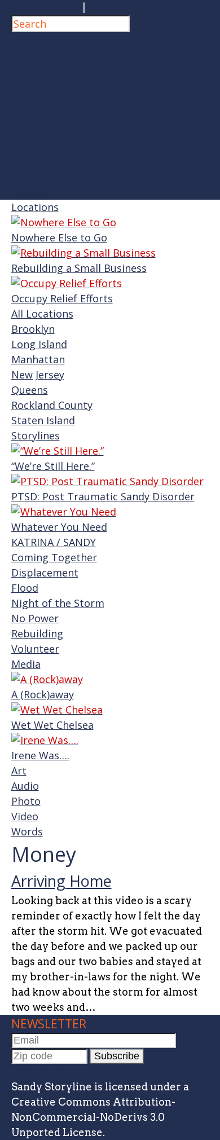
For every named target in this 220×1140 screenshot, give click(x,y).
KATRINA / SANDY (53, 542)
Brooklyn (33, 329)
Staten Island (43, 420)
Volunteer (35, 648)
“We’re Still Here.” (53, 466)
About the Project (54, 54)
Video (24, 816)
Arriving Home (61, 880)
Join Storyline (46, 8)
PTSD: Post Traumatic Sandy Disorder (103, 496)
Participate (38, 131)
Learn (25, 161)
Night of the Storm (57, 603)
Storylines (35, 435)
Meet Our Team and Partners (82, 70)
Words (27, 831)
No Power (35, 618)
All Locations (42, 313)
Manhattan (38, 359)
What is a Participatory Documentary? (104, 100)
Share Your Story (52, 146)
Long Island (39, 344)
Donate (29, 192)
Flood (24, 588)
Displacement (44, 572)
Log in (103, 8)
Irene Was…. (40, 755)
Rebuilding (37, 633)
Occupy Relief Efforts (62, 298)
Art (19, 770)
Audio (25, 786)
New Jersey (37, 374)
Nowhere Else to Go (59, 237)
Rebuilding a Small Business (79, 268)
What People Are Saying (69, 85)
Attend (28, 176)
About (26, 39)
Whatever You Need (59, 527)
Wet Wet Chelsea (52, 725)
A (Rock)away (42, 694)
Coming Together (54, 557)
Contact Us (38, 115)
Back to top (39, 1071)
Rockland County (52, 405)
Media (26, 664)
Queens (29, 390)
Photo (26, 801)
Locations (35, 207)
